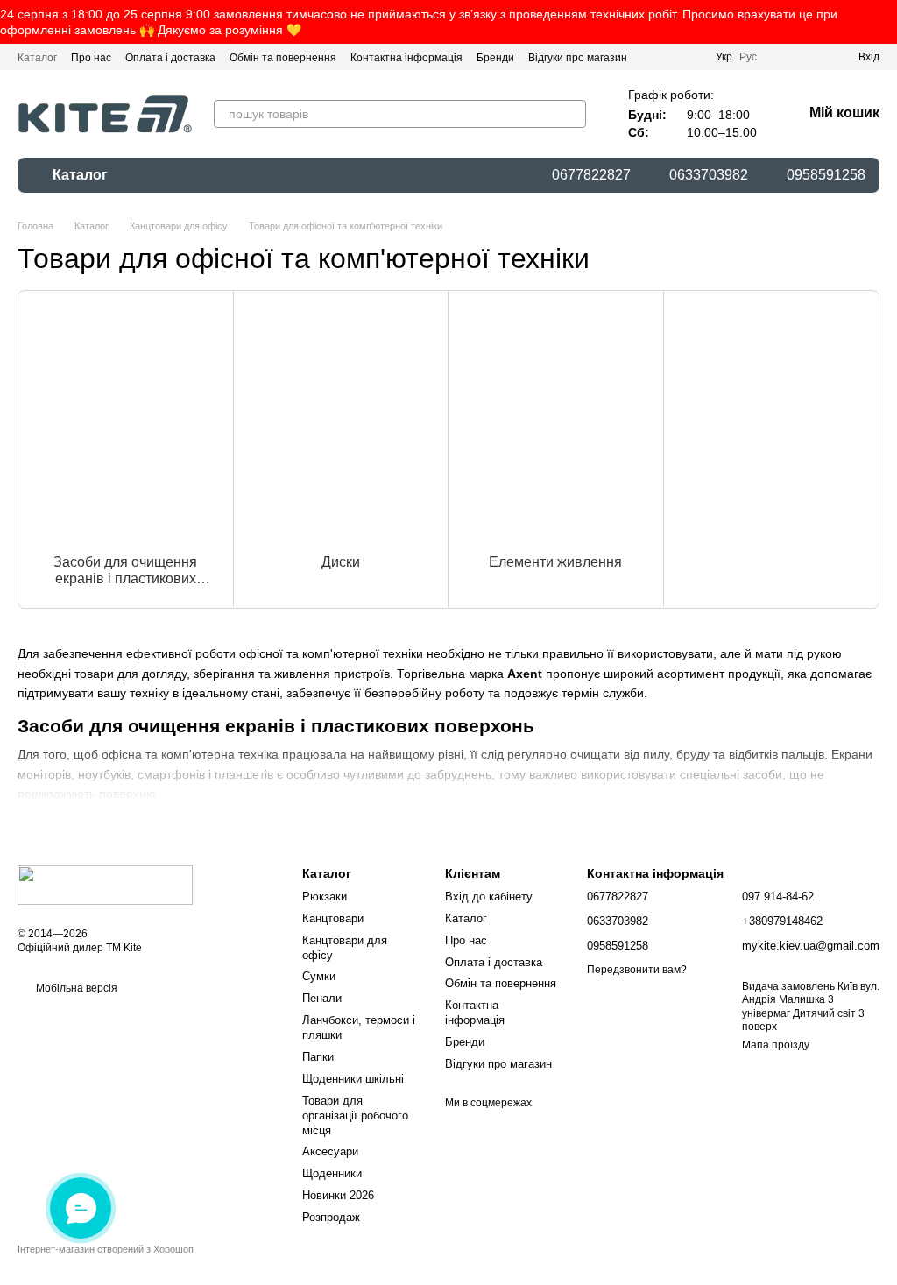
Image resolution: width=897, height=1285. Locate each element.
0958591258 (826, 175)
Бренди (495, 58)
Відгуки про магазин (577, 58)
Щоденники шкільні (353, 1078)
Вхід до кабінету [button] (489, 896)
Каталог (37, 58)
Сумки (318, 976)
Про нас (91, 58)
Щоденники (332, 1173)
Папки (318, 1056)
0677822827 (591, 175)
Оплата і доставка (170, 58)
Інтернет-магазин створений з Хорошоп (106, 1249)
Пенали (322, 998)
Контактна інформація (406, 58)
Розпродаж (331, 1217)
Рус (748, 57)
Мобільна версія (75, 988)
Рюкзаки (324, 896)
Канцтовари (333, 918)
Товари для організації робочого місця (355, 1115)
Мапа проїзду (775, 1045)
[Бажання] (813, 57)
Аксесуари (330, 1151)
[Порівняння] (781, 57)
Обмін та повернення (283, 58)
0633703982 (708, 175)
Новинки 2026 (338, 1195)
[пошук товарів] (572, 114)
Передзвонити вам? (637, 970)
